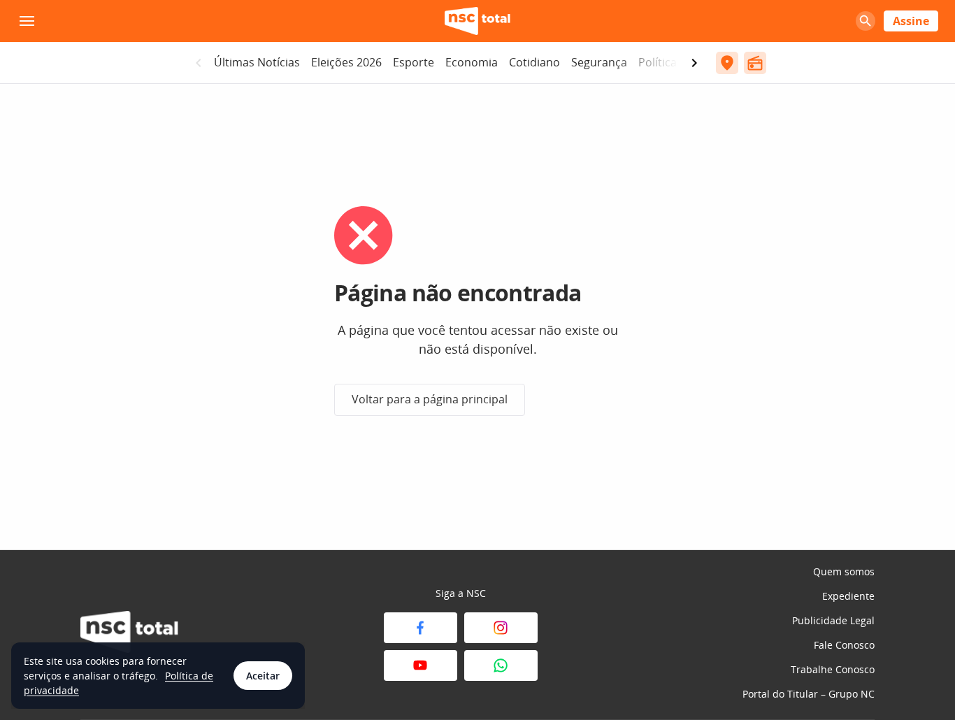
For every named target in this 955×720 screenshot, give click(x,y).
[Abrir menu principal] (26, 21)
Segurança (599, 62)
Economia (471, 62)
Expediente (848, 596)
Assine (911, 21)
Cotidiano (534, 62)
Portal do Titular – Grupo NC (808, 693)
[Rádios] (755, 63)
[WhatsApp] (501, 665)
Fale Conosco (844, 644)
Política (657, 62)
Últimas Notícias (257, 62)
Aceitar (263, 675)
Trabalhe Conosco (833, 669)
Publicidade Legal (833, 620)
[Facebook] (420, 627)
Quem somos (844, 571)
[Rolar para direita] (694, 63)
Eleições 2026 (346, 62)
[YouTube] (420, 665)
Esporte (413, 62)
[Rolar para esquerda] (198, 63)
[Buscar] (865, 21)
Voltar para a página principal (430, 399)
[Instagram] (501, 627)
